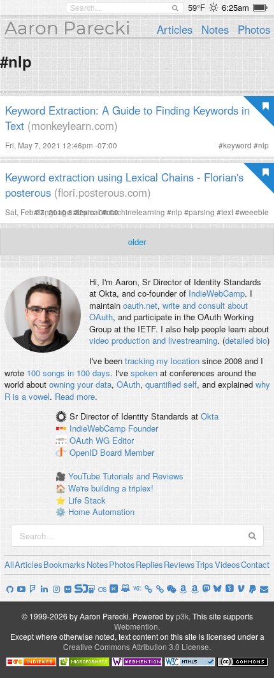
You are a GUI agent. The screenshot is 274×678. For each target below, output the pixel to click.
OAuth (128, 384)
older (137, 242)
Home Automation (101, 511)
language (54, 212)
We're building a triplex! (111, 488)
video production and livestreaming (153, 340)
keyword (237, 145)
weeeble (254, 212)
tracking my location (162, 361)
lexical (89, 212)
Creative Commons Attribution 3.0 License (136, 646)
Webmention (136, 626)
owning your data (80, 384)
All (9, 564)
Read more (75, 396)
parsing (202, 212)
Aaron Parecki (67, 28)
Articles (174, 29)
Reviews (179, 564)
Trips (204, 564)
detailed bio (246, 340)
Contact (255, 564)
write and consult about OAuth (168, 311)
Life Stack (87, 500)
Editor (123, 440)
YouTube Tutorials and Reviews (126, 476)
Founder (143, 428)
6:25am (235, 7)
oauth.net (140, 305)
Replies (149, 564)
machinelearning (135, 212)
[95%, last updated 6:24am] (260, 7)
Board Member (127, 452)
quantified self (171, 384)
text (227, 212)
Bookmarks (64, 564)
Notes (215, 29)
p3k (182, 616)
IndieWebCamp (217, 293)
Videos (227, 564)
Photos (254, 29)
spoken (144, 373)
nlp (263, 145)
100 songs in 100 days (68, 373)
